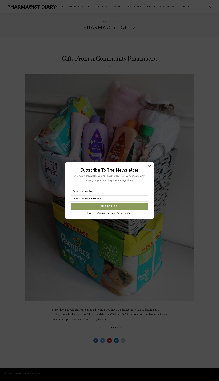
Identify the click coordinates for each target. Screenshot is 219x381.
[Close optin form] (150, 167)
